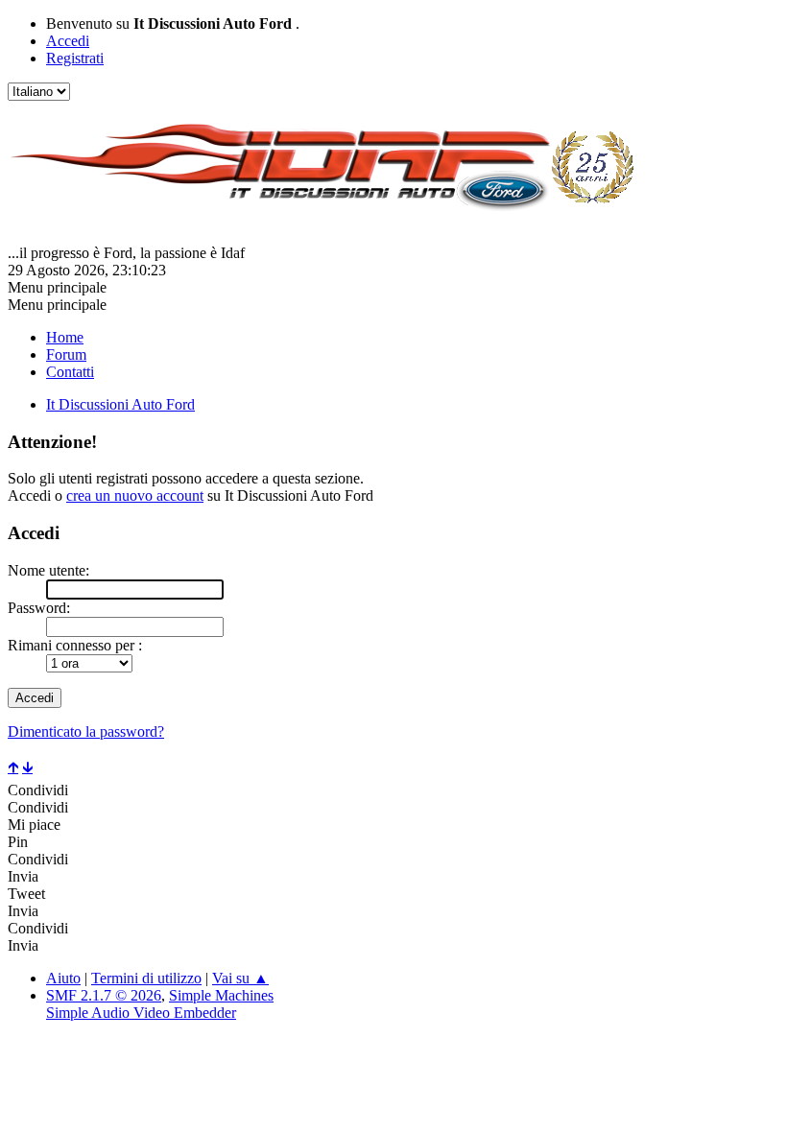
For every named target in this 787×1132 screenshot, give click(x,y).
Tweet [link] (26, 893)
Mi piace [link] (34, 824)
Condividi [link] (38, 790)
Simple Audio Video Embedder (141, 1012)
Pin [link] (18, 842)
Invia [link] (23, 876)
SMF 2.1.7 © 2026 (103, 995)
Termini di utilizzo (146, 978)
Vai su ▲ (240, 978)
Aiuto (63, 978)
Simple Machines (221, 995)
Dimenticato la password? (86, 731)
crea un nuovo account (134, 495)
